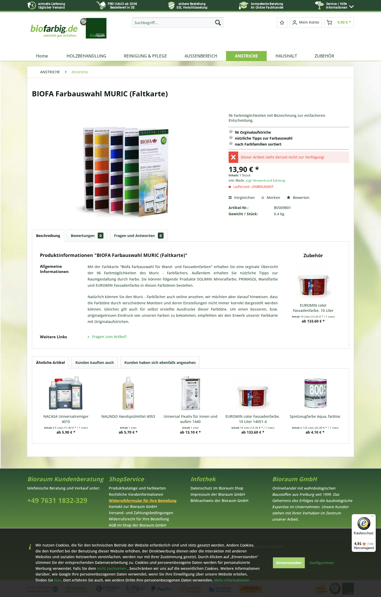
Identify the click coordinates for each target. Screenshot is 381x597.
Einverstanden (289, 562)
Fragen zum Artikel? (109, 336)
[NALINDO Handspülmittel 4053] (128, 393)
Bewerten (300, 197)
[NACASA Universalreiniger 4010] (66, 393)
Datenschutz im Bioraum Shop (216, 488)
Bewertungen (86, 235)
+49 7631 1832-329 (57, 500)
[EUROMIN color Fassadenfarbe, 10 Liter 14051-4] (313, 282)
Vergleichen (244, 197)
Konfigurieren (322, 562)
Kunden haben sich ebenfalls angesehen (160, 362)
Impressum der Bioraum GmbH (217, 494)
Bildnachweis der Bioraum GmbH (219, 500)
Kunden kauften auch (94, 362)
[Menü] (373, 517)
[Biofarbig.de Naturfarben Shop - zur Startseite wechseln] (69, 32)
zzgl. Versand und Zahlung (265, 180)
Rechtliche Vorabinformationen (136, 494)
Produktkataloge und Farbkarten (137, 488)
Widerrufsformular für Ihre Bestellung (143, 500)
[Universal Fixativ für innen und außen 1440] (190, 393)
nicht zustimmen (111, 568)
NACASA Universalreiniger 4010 (66, 419)
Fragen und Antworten (138, 235)
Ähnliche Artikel (50, 362)
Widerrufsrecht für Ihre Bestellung (139, 518)
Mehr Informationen (231, 580)
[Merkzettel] (282, 22)
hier (57, 580)
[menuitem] (340, 6)
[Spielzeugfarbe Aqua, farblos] (315, 393)
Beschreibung (48, 235)
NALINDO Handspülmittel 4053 (128, 416)
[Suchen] (218, 22)
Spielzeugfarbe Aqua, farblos (315, 416)
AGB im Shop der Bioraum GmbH (137, 525)
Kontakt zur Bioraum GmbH (133, 506)
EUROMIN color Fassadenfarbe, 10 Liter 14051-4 (313, 308)
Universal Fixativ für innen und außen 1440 (190, 419)
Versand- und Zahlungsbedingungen (141, 512)
